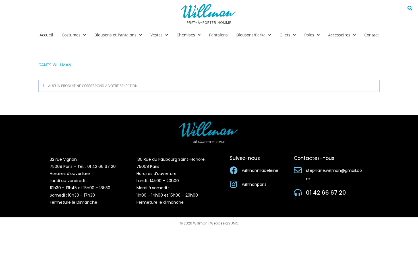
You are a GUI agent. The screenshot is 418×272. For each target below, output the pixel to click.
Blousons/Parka (251, 35)
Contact (371, 35)
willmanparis (254, 184)
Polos (309, 35)
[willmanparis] (234, 184)
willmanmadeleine (260, 170)
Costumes (71, 35)
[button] (73, 35)
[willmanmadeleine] (234, 170)
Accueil (46, 35)
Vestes (156, 35)
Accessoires (339, 35)
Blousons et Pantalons (115, 35)
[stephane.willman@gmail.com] (298, 170)
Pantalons (218, 35)
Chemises (186, 35)
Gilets (285, 35)
